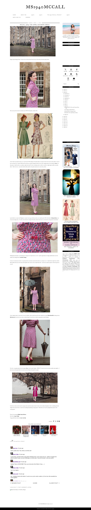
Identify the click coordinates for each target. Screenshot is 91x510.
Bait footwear (12, 317)
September (66, 98)
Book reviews (71, 257)
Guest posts (75, 260)
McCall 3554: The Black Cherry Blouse (54, 435)
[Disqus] (35, 463)
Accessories (76, 256)
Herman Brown (54, 218)
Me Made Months (76, 262)
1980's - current (67, 256)
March (66, 114)
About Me (23, 14)
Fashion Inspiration (69, 258)
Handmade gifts (65, 261)
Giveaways (65, 260)
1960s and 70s (17, 17)
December (66, 93)
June (65, 102)
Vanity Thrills (16, 416)
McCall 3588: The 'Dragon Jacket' (70, 111)
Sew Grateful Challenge (70, 266)
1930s (32, 14)
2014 (64, 119)
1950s (68, 14)
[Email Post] (12, 440)
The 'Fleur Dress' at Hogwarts (44, 435)
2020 (64, 89)
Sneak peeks (69, 268)
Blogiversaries (65, 257)
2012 (64, 122)
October (66, 96)
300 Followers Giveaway (71, 167)
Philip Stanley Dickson (22, 414)
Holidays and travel (74, 261)
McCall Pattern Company (66, 262)
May (65, 104)
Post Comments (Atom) (24, 487)
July (65, 101)
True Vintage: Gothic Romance (69, 109)
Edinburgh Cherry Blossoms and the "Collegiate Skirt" (26, 435)
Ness (27, 368)
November (66, 95)
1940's (75, 253)
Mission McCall (74, 263)
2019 (64, 90)
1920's (67, 253)
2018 (64, 92)
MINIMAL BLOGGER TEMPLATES (43, 508)
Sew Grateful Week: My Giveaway (71, 247)
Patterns (68, 264)
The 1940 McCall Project (54, 14)
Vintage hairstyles (65, 269)
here (56, 163)
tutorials (78, 269)
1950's (70, 255)
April (65, 105)
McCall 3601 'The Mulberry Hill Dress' (17, 435)
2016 (64, 116)
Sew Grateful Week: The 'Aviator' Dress (71, 196)
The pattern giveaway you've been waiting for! (71, 222)
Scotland (78, 264)
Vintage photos (73, 269)
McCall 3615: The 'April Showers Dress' (71, 112)
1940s (40, 14)
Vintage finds (76, 268)
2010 (64, 125)
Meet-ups (66, 263)
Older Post (53, 483)
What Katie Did (50, 315)
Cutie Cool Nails (23, 417)
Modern (28, 17)
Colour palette (76, 257)
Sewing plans (65, 267)
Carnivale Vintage (23, 257)
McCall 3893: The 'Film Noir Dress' (35, 435)
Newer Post (16, 483)
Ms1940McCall (45, 6)
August (66, 99)
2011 (64, 124)
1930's (70, 253)
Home (14, 14)
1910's (63, 253)
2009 (64, 127)
